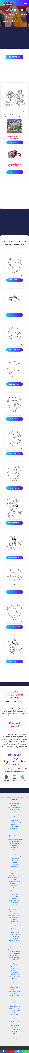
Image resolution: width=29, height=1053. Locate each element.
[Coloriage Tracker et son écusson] (14, 508)
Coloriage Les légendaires (14, 1021)
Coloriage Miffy (14, 942)
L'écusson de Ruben (14, 453)
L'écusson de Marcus (14, 488)
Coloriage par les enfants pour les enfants (14, 1003)
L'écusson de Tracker (14, 592)
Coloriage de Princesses (14, 813)
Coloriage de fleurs (14, 972)
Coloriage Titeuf (14, 873)
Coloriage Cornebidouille (14, 1006)
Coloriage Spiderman (14, 864)
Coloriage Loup (14, 1014)
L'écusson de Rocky (14, 384)
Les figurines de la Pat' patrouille (14, 137)
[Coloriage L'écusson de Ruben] (14, 439)
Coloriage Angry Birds (14, 917)
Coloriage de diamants (14, 1025)
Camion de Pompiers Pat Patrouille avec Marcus (14, 166)
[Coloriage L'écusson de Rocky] (14, 369)
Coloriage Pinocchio (14, 995)
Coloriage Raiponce (14, 911)
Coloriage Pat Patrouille (14, 803)
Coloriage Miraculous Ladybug (14, 822)
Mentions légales (11, 1048)
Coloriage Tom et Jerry (14, 961)
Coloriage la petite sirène (14, 870)
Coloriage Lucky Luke (14, 982)
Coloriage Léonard (14, 898)
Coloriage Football (14, 927)
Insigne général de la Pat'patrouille (14, 280)
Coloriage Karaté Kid (14, 1020)
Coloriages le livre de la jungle (14, 923)
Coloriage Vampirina (14, 966)
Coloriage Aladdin (14, 820)
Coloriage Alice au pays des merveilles (14, 925)
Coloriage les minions (14, 1033)
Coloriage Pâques (14, 894)
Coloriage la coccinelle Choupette (14, 856)
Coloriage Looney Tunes (14, 955)
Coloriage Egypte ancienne (14, 978)
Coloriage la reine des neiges (14, 807)
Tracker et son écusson (14, 523)
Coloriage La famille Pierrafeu (14, 999)
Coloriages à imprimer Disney (14, 811)
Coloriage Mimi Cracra (14, 906)
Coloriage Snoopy (14, 1004)
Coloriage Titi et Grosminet (14, 951)
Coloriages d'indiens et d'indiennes (14, 839)
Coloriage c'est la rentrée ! (14, 1029)
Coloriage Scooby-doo (14, 993)
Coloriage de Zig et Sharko (14, 858)
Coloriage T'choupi (14, 921)
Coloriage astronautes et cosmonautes (14, 830)
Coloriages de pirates (14, 845)
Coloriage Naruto (14, 1031)
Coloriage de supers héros (14, 837)
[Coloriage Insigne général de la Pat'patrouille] (14, 265)
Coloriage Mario (14, 891)
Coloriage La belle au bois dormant (14, 949)
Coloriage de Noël (14, 879)
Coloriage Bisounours (14, 902)
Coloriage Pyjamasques (14, 826)
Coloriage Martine (14, 946)
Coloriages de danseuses (14, 836)
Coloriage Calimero (14, 892)
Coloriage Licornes (14, 854)
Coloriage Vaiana (14, 913)
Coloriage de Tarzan (14, 980)
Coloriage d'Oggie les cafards (14, 875)
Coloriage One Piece (14, 1037)
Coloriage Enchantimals (14, 974)
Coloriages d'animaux (14, 849)
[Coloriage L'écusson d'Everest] (14, 612)
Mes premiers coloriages (14, 815)
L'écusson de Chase (14, 349)
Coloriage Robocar (14, 818)
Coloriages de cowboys (14, 834)
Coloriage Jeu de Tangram (14, 1039)
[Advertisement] (14, 35)
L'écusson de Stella (14, 315)
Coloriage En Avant (14, 847)
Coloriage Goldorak (14, 841)
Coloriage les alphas (14, 1023)
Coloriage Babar (14, 885)
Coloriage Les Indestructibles (14, 877)
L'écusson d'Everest (14, 626)
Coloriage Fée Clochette (14, 944)
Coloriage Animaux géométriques (14, 1016)
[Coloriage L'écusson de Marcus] (14, 473)
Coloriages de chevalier (14, 851)
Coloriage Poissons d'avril (14, 957)
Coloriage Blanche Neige (14, 900)
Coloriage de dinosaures (14, 881)
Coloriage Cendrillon (14, 947)
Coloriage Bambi (14, 919)
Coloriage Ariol (14, 1018)
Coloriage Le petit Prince (14, 991)
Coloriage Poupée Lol (14, 805)
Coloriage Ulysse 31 (14, 963)
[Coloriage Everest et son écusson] (14, 543)
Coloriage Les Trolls (14, 936)
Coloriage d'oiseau (14, 989)
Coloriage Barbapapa (14, 828)
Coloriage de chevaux (14, 883)
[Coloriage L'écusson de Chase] (14, 335)
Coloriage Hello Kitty (14, 1042)
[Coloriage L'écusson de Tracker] (14, 577)
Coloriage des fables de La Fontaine (14, 1008)
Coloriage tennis (14, 929)
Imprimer (16, 57)
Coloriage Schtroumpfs (14, 832)
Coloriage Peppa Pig (14, 868)
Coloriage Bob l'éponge (14, 984)
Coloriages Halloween (14, 843)
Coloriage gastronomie (14, 987)
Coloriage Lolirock (14, 985)
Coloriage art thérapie (14, 959)
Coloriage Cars (14, 908)
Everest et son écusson (14, 557)
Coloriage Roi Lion (14, 866)
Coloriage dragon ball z (14, 824)
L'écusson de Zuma (14, 419)
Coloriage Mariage (14, 1027)
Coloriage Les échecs (14, 1012)
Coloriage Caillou (14, 930)
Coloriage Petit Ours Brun (14, 940)
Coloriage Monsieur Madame (14, 889)
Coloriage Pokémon (14, 809)
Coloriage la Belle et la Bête (14, 953)
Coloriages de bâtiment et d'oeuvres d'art (14, 853)
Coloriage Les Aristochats (14, 910)
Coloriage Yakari (14, 896)
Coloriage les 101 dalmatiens (14, 965)
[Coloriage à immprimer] (8, 4)
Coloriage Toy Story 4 (14, 817)
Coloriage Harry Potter (14, 1040)
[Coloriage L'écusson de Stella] (14, 300)
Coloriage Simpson (14, 872)
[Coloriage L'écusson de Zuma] (14, 404)
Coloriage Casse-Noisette (14, 1010)
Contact (20, 1048)
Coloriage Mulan (14, 997)
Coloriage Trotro (14, 904)
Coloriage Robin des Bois (14, 976)
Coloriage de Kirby (14, 1035)
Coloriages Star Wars (14, 887)
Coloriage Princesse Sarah (14, 932)
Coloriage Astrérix (14, 862)
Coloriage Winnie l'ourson (14, 968)
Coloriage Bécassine (14, 1001)
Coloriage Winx (14, 860)
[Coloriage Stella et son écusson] (14, 647)
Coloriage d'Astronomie (14, 934)
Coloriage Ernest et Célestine (14, 915)
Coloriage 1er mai (14, 970)
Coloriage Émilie (14, 938)
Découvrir (15, 142)
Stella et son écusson (15, 661)
